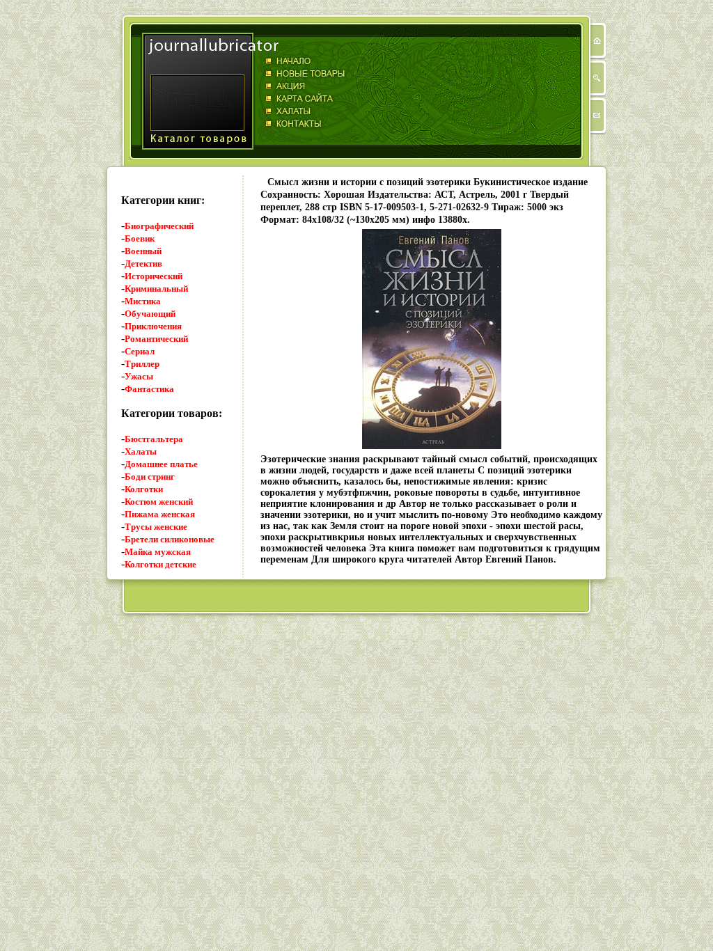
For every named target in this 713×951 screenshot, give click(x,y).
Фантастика (149, 389)
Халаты (141, 451)
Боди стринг (150, 476)
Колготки (144, 489)
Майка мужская (158, 552)
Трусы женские (156, 526)
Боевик (140, 238)
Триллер (142, 364)
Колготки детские (160, 564)
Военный (143, 251)
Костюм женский (159, 501)
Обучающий (150, 313)
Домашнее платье (161, 464)
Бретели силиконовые (169, 539)
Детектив (143, 263)
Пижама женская (160, 514)
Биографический (159, 226)
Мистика (143, 301)
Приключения (153, 326)
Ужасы (139, 376)
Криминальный (156, 288)
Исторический (153, 276)
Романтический (156, 338)
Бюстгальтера (154, 439)
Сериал (140, 351)
